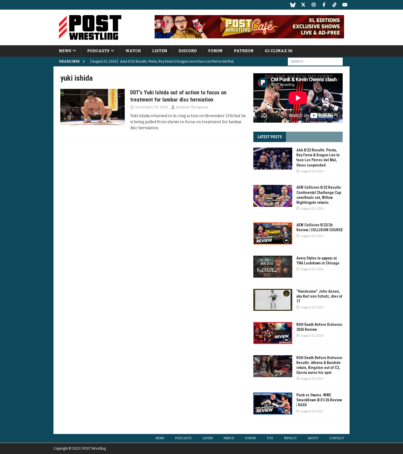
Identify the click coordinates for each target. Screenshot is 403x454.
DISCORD (187, 51)
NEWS (65, 51)
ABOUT (313, 438)
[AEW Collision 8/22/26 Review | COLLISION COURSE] (272, 233)
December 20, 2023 (151, 107)
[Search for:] (315, 61)
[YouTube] (345, 5)
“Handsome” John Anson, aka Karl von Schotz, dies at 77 (319, 296)
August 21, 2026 (312, 411)
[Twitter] (303, 5)
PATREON (244, 51)
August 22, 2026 (312, 171)
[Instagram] (313, 5)
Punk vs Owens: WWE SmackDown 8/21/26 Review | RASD (319, 400)
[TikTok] (334, 5)
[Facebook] (324, 5)
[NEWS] (92, 107)
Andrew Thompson (192, 107)
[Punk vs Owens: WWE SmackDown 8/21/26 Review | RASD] (272, 403)
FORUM (215, 51)
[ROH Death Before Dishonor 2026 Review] (272, 333)
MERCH (229, 438)
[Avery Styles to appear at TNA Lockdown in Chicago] (272, 267)
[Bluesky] (292, 5)
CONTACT (336, 438)
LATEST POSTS (269, 137)
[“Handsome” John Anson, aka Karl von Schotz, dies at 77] (272, 300)
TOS (270, 438)
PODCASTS (98, 51)
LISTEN (159, 51)
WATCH (133, 51)
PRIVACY (290, 438)
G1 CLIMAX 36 (279, 51)
